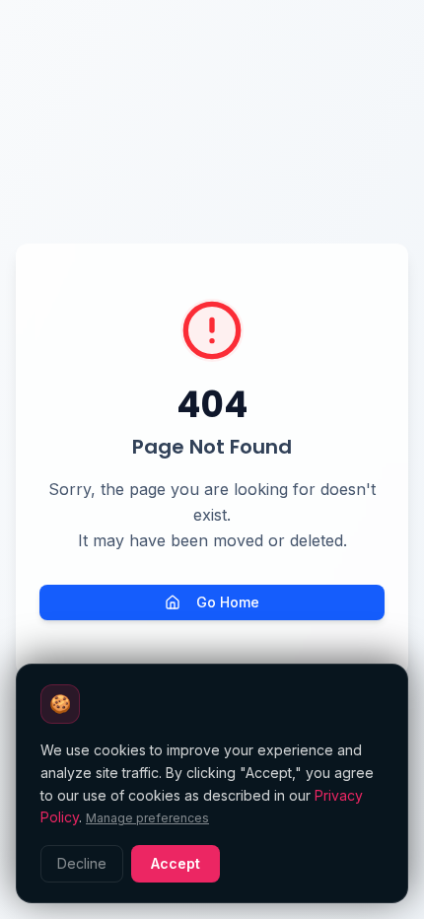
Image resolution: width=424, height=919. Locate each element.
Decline (81, 863)
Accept (175, 863)
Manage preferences (147, 818)
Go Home (227, 602)
